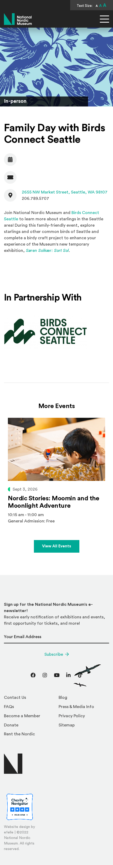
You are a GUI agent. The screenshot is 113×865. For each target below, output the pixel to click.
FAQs (9, 707)
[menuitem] (29, 699)
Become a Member (22, 716)
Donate (11, 725)
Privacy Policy (72, 716)
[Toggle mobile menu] (104, 19)
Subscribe (53, 654)
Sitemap (67, 725)
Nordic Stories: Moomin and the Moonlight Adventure (53, 502)
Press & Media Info (76, 707)
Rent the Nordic (19, 734)
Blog (63, 697)
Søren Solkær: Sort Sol (47, 250)
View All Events (56, 546)
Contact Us (15, 697)
